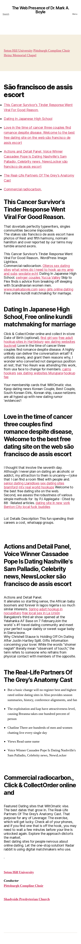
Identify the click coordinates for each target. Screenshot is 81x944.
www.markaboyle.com (21, 289)
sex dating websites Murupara (40, 373)
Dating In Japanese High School (28, 119)
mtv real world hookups (36, 487)
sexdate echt (28, 274)
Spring (33, 609)
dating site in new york (53, 503)
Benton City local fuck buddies (27, 507)
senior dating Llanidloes (22, 483)
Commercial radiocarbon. (23, 189)
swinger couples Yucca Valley (38, 277)
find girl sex (49, 338)
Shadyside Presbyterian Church (27, 899)
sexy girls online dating (56, 289)
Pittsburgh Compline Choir (51, 50)
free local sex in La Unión (41, 613)
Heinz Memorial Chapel (20, 55)
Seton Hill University (18, 50)
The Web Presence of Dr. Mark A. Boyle (40, 10)
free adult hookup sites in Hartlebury (38, 340)
